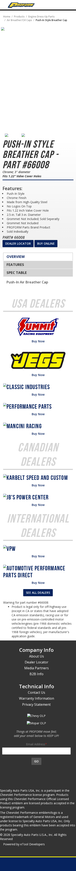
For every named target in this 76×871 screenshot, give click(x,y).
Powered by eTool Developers (24, 844)
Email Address (35, 744)
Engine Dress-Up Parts (41, 16)
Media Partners (36, 668)
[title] (2, 29)
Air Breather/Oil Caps (19, 20)
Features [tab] (15, 264)
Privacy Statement (36, 704)
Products (19, 16)
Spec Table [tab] (17, 272)
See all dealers (38, 593)
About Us (36, 656)
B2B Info (36, 674)
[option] (13, 135)
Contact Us (36, 692)
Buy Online (46, 243)
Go (36, 761)
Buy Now (38, 341)
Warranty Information (36, 698)
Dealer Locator (18, 243)
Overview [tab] (16, 256)
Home (6, 16)
